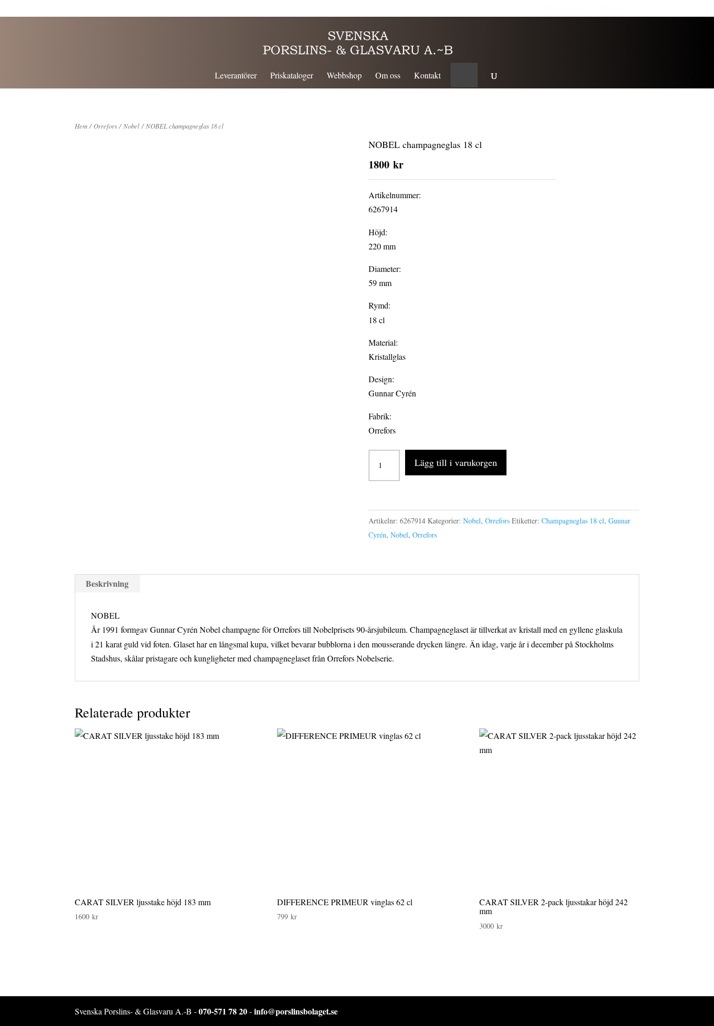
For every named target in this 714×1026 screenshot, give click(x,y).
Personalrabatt (565, 7)
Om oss (387, 76)
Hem (81, 125)
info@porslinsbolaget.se (296, 1011)
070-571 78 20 (223, 1011)
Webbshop (344, 76)
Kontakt (427, 76)
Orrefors (105, 125)
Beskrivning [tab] (107, 583)
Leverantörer (236, 76)
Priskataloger (291, 76)
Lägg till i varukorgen (455, 462)
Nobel (131, 125)
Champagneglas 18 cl (573, 521)
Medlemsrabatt (617, 7)
